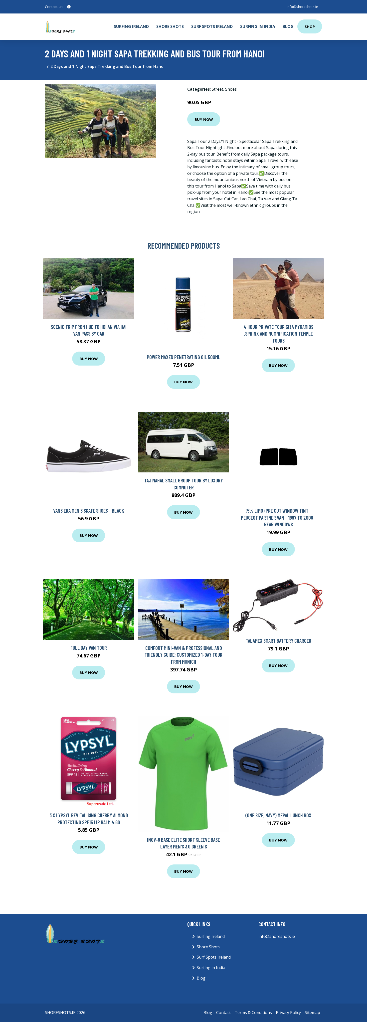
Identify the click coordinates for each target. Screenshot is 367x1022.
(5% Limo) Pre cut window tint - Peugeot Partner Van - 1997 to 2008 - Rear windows (278, 517)
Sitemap (312, 1012)
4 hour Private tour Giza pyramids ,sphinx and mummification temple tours (278, 334)
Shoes (231, 89)
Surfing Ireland (131, 26)
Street (217, 89)
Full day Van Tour (88, 647)
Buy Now (203, 119)
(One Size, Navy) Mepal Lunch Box (278, 815)
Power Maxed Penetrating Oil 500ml (183, 357)
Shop (310, 26)
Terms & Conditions (253, 1012)
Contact (223, 1012)
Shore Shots (170, 26)
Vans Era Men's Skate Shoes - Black (88, 510)
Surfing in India (257, 26)
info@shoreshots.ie (302, 6)
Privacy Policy (288, 1012)
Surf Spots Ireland (212, 26)
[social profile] (69, 6)
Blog (288, 26)
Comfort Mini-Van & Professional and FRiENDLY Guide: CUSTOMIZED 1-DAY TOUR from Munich (183, 655)
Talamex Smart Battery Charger (278, 640)
